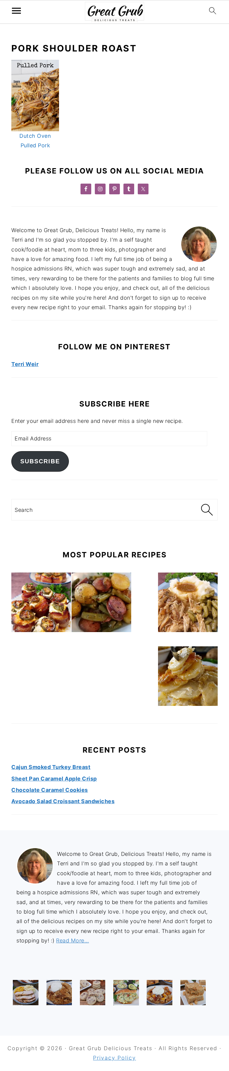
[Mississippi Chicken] (188, 604)
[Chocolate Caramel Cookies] (92, 992)
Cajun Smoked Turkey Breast (50, 767)
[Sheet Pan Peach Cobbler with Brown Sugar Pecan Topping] (159, 992)
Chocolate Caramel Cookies (49, 790)
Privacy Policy (114, 1058)
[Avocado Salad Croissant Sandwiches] (126, 992)
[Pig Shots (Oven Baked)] (41, 604)
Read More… (72, 940)
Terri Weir (24, 364)
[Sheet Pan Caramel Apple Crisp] (59, 992)
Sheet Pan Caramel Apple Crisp (54, 779)
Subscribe (40, 461)
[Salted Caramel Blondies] (193, 992)
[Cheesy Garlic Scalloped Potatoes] (188, 677)
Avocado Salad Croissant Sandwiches (62, 801)
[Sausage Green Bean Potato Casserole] (101, 604)
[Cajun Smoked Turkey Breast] (25, 992)
